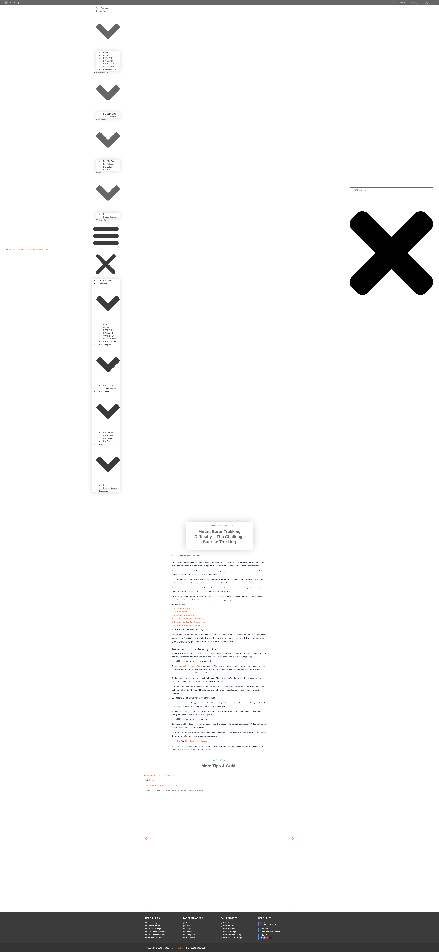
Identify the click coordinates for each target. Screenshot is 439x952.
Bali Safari (107, 167)
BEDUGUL (107, 58)
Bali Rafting (108, 164)
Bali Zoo (106, 170)
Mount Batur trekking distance (196, 741)
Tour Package (102, 8)
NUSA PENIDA (109, 67)
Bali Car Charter (109, 114)
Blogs (105, 214)
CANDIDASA (108, 64)
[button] (106, 250)
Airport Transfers (110, 117)
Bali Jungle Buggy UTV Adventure (161, 785)
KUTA (105, 52)
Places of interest (110, 217)
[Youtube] (267, 937)
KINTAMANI (108, 61)
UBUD (106, 55)
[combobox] (391, 189)
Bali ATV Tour (108, 161)
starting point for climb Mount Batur (188, 666)
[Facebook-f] (261, 937)
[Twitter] (264, 937)
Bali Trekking (210, 525)
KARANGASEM (109, 70)
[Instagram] (270, 937)
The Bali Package (177, 948)
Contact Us (101, 220)
